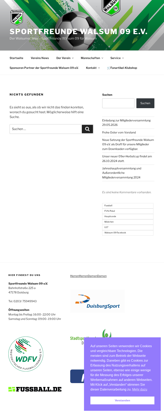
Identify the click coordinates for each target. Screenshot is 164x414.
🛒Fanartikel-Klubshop (122, 67)
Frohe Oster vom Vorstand (119, 132)
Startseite (16, 58)
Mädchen (109, 222)
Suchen (107, 94)
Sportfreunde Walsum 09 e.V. (79, 31)
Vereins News (40, 58)
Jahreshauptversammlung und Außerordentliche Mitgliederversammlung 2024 (121, 173)
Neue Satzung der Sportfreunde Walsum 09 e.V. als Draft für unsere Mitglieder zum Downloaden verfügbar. (128, 144)
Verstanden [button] (122, 400)
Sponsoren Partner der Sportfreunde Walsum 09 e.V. (44, 67)
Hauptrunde (110, 216)
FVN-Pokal (109, 211)
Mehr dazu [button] (139, 389)
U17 (106, 227)
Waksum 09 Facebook (115, 232)
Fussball (108, 205)
